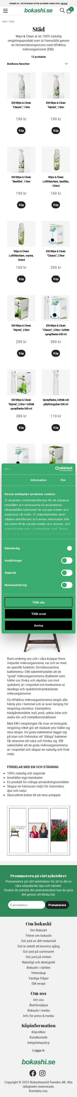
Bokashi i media (38, 1010)
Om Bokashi (38, 930)
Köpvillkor (38, 1032)
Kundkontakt (38, 1037)
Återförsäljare (38, 1005)
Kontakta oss (38, 1091)
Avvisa (38, 625)
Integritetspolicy (38, 1042)
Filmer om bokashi (39, 935)
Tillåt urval (38, 614)
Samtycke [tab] (14, 479)
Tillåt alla (38, 602)
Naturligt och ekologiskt (38, 962)
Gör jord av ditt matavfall (38, 941)
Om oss (38, 1000)
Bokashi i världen (39, 967)
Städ (11, 21)
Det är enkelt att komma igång (39, 946)
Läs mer (64, 3)
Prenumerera (57, 905)
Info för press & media (38, 1016)
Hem (4, 21)
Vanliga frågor (39, 978)
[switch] (66, 560)
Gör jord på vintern (38, 957)
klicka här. (49, 894)
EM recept (38, 983)
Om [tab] (63, 479)
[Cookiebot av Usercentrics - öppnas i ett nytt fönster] (55, 469)
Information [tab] (38, 479)
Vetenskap (38, 973)
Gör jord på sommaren (38, 951)
